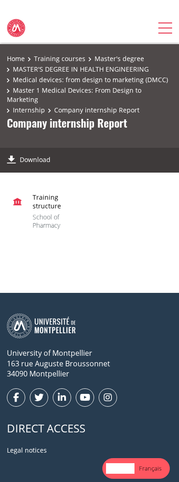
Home (16, 58)
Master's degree (119, 58)
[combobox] (120, 468)
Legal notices (27, 450)
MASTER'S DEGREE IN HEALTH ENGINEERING (81, 69)
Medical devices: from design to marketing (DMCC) (90, 79)
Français (150, 468)
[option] (150, 468)
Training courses (59, 58)
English (120, 468)
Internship (29, 110)
